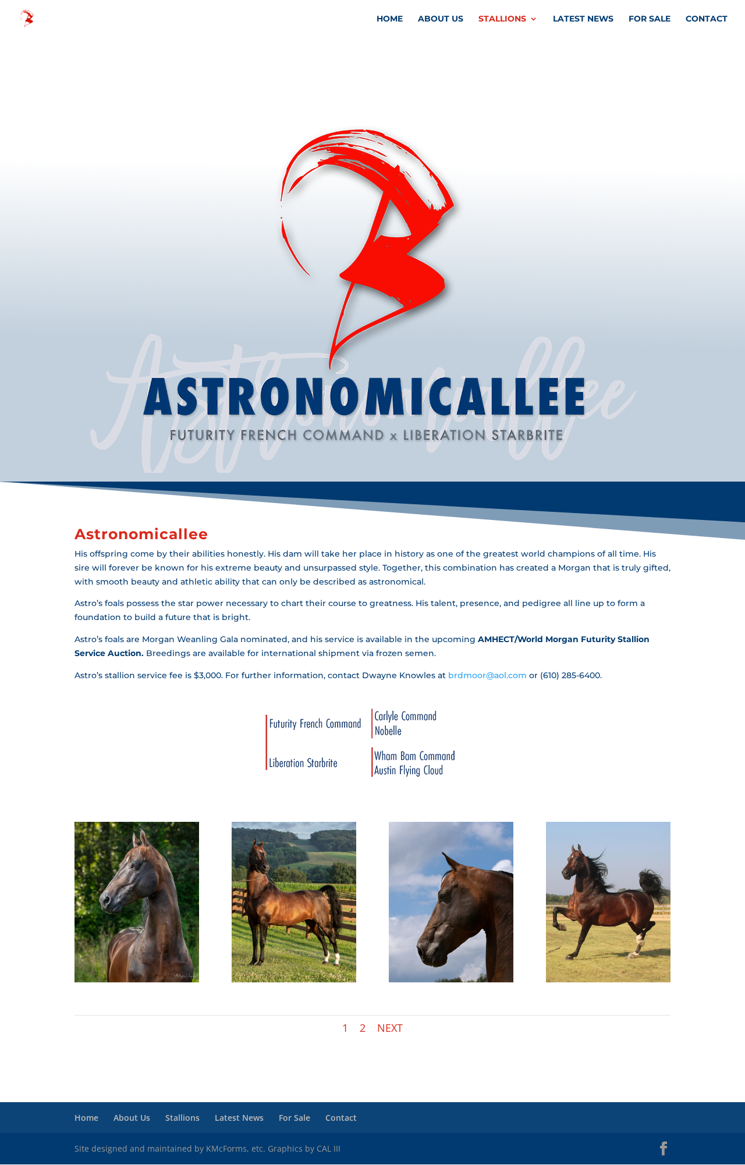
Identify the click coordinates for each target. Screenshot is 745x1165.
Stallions (502, 19)
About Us (440, 19)
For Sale (649, 19)
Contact (707, 19)
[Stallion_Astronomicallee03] (294, 979)
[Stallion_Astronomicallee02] (608, 979)
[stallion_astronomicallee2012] (451, 979)
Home (390, 19)
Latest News (583, 19)
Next (390, 1028)
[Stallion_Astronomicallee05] (136, 979)
